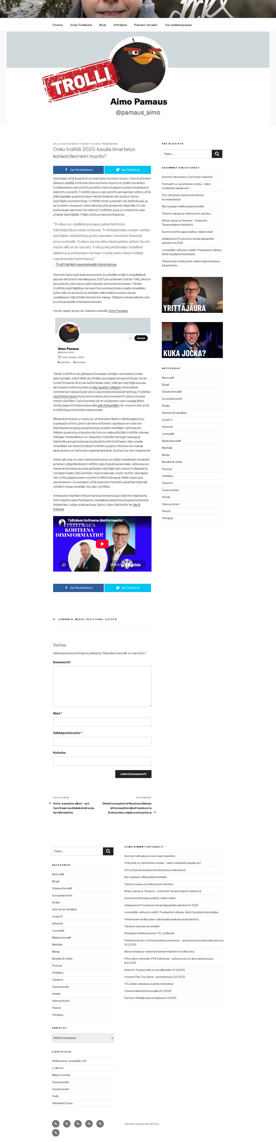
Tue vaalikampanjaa (178, 25)
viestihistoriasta (65, 396)
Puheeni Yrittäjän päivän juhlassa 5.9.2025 (150, 997)
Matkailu (167, 447)
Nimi (57, 713)
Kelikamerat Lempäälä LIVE (69, 1060)
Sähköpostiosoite (67, 733)
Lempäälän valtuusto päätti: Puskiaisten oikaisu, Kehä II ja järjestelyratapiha (171, 912)
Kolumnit (167, 426)
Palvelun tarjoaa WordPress (141, 1123)
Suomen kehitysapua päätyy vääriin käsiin (187, 231)
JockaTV (167, 419)
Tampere (167, 483)
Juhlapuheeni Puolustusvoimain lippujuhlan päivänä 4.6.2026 (161, 905)
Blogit (165, 384)
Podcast (167, 469)
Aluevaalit (168, 377)
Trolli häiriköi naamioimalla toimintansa (86, 264)
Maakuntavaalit (171, 440)
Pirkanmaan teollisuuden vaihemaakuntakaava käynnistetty (161, 919)
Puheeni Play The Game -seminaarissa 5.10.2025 (154, 976)
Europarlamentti (172, 398)
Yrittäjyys (167, 518)
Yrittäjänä (120, 25)
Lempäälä (65, 619)
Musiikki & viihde (172, 461)
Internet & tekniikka (174, 412)
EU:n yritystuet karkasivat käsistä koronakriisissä (155, 870)
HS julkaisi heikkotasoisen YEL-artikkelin (149, 933)
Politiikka (94, 619)
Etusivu (58, 25)
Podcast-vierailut (146, 25)
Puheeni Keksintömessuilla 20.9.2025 (148, 991)
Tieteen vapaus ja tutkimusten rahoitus (186, 213)
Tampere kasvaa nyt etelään (142, 926)
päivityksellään (108, 405)
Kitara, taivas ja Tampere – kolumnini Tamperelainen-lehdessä (162, 891)
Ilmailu (166, 405)
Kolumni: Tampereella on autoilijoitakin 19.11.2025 (154, 969)
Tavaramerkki (170, 490)
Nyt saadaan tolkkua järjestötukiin (183, 206)
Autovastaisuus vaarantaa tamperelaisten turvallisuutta (159, 951)
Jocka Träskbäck (81, 25)
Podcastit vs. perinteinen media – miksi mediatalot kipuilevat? (162, 862)
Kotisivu (59, 753)
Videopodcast (170, 504)
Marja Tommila (61, 1075)
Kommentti (61, 662)
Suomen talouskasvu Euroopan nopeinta (187, 176)
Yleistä (111, 619)
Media (79, 619)
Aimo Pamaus (118, 311)
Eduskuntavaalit (172, 391)
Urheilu (166, 497)
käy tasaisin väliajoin (106, 387)
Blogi (102, 25)
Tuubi (55, 1096)
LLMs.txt (58, 1068)
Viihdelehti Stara (62, 1103)
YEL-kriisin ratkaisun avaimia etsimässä (148, 983)
